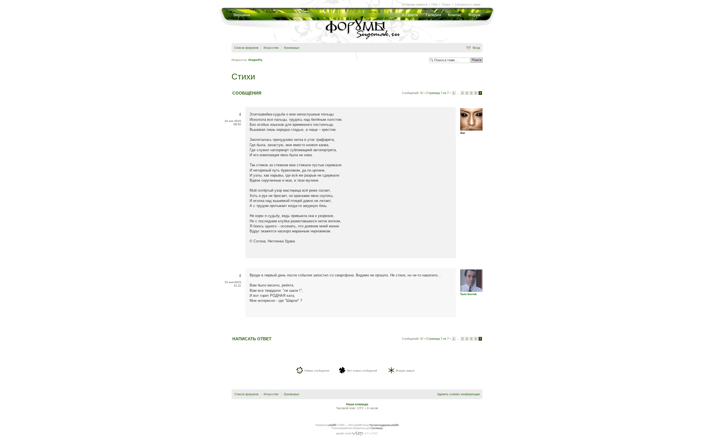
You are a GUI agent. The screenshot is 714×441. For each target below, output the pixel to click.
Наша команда (357, 404)
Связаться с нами (467, 4)
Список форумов (246, 47)
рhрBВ (332, 424)
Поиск (446, 4)
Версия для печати (468, 46)
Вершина (241, 15)
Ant (462, 132)
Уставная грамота (414, 4)
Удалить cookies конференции (458, 394)
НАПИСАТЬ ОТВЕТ (251, 338)
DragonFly (255, 59)
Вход (476, 47)
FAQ (434, 4)
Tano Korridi (468, 294)
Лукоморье (291, 47)
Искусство (271, 47)
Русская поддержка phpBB (384, 424)
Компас (455, 15)
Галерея (433, 15)
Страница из (437, 93)
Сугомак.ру (377, 428)
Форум (474, 15)
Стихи (243, 76)
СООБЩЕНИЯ (246, 93)
